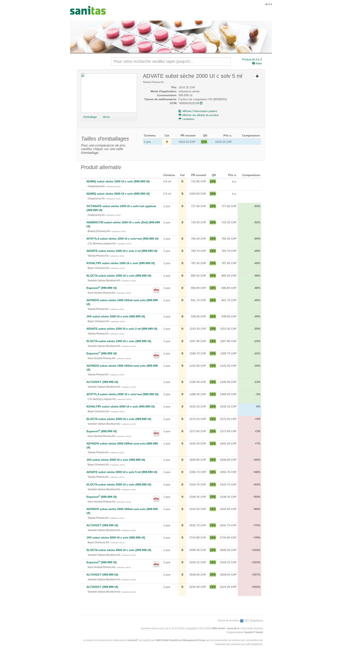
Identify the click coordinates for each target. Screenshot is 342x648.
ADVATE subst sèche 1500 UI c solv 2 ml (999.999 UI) (121, 328)
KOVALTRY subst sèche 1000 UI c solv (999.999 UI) (120, 263)
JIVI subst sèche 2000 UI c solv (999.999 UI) (115, 459)
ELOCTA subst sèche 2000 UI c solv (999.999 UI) (118, 419)
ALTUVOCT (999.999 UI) (102, 381)
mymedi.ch (233, 628)
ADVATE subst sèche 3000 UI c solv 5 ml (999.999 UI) (121, 472)
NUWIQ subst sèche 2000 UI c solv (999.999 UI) (118, 193)
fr (269, 4)
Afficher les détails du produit (200, 115)
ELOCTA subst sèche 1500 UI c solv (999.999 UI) (118, 341)
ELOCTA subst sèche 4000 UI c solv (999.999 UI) (118, 550)
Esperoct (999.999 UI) (101, 287)
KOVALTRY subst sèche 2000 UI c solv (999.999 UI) (120, 406)
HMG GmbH (218, 628)
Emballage (90, 116)
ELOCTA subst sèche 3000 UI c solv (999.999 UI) (118, 484)
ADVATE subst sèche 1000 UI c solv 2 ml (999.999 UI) (121, 250)
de (266, 4)
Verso (106, 116)
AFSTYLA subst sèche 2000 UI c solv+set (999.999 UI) (122, 394)
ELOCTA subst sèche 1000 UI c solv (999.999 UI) (118, 275)
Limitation (188, 119)
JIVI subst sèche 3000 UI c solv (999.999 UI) (115, 537)
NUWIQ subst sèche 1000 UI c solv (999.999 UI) (118, 181)
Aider (258, 63)
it (271, 4)
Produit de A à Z (252, 59)
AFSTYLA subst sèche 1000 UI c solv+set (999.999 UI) (122, 238)
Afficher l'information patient (199, 111)
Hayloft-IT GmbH (253, 632)
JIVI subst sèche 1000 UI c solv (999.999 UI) (115, 316)
